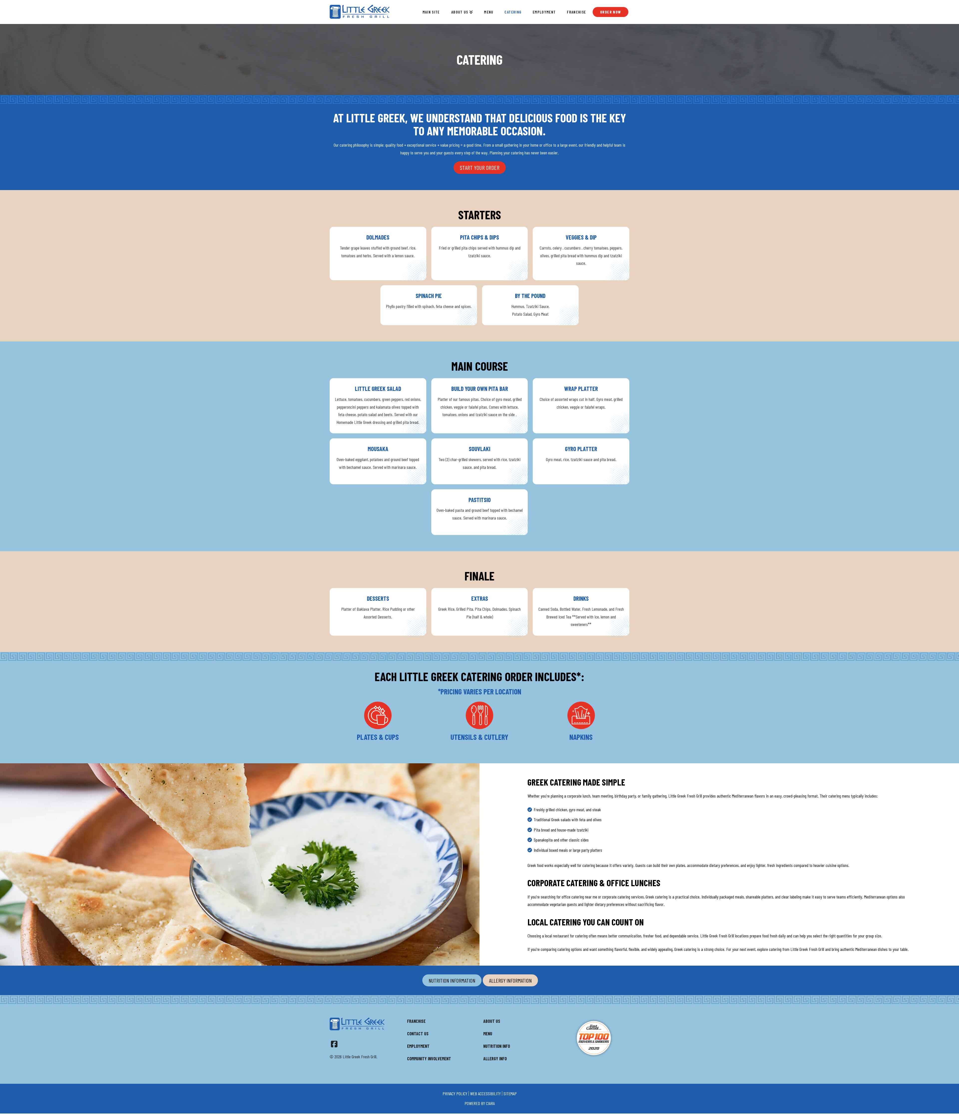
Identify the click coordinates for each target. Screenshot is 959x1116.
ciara (490, 1103)
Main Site (431, 11)
